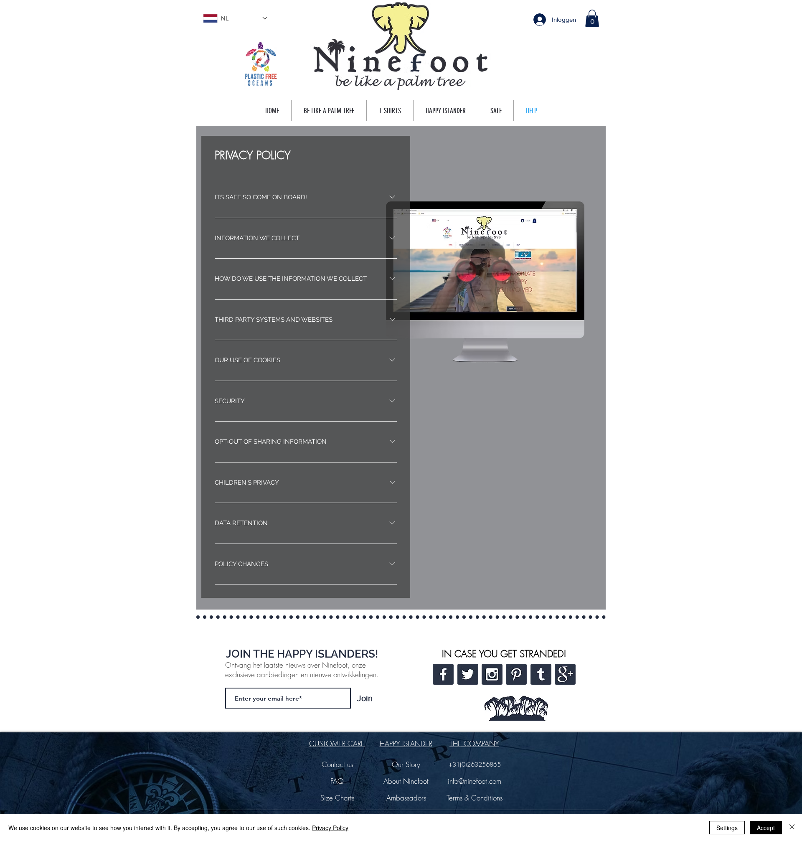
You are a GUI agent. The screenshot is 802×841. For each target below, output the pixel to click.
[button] (592, 18)
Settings (727, 827)
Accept (766, 827)
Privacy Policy (330, 827)
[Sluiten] (792, 827)
